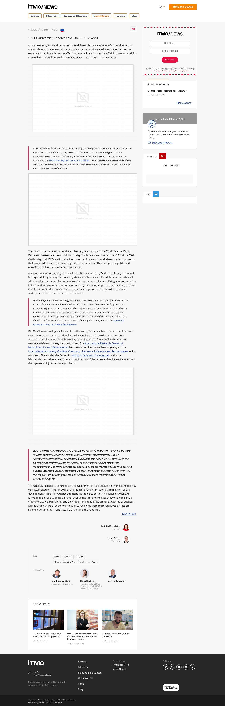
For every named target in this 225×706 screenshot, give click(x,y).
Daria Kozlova (87, 581)
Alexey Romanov (117, 581)
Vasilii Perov (114, 538)
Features (120, 16)
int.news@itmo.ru (162, 143)
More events (184, 103)
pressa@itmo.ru (119, 669)
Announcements (158, 84)
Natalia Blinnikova (110, 526)
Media (81, 683)
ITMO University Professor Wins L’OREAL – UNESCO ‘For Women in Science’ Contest (82, 636)
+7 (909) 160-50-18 (120, 665)
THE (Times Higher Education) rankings (69, 160)
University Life (101, 16)
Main (56, 556)
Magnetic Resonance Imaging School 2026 (167, 90)
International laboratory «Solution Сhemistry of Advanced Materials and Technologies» (78, 351)
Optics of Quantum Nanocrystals (91, 355)
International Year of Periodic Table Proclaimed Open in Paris (47, 635)
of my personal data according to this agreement (170, 71)
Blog (134, 16)
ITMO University (171, 165)
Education (51, 16)
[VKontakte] (133, 29)
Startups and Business (75, 16)
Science (35, 16)
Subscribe (170, 59)
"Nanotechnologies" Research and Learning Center (76, 562)
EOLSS (80, 556)
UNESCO (68, 556)
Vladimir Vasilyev (61, 581)
